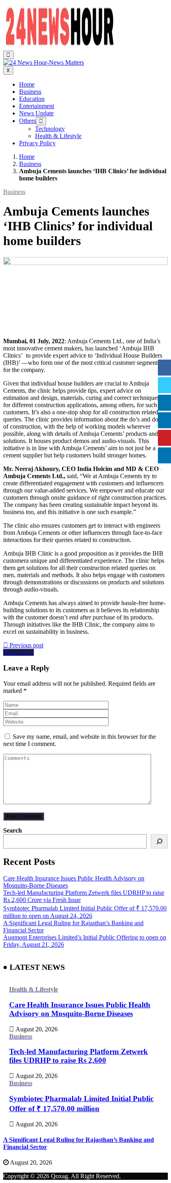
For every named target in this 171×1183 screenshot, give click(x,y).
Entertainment (36, 106)
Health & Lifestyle (58, 136)
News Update (36, 113)
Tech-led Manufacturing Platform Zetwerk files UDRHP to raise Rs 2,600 (78, 1055)
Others (27, 120)
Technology (50, 128)
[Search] (159, 841)
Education (32, 98)
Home (27, 84)
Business (30, 91)
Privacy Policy (37, 143)
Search (12, 830)
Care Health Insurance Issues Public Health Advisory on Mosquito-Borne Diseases (79, 1009)
